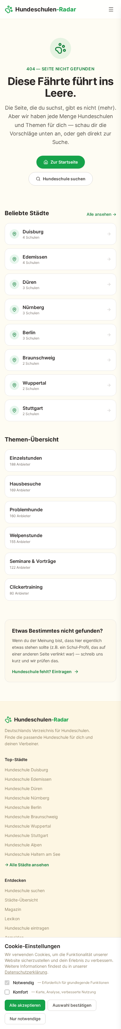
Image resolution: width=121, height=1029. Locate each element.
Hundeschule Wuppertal (28, 825)
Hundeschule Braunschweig (31, 816)
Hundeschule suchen (64, 178)
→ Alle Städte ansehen (27, 864)
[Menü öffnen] (111, 9)
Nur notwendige (25, 1018)
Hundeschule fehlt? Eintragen (42, 671)
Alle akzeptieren (25, 1005)
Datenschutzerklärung (26, 971)
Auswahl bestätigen (72, 1005)
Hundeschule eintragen (27, 928)
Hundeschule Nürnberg (27, 797)
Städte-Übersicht (21, 899)
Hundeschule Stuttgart (26, 835)
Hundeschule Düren (23, 788)
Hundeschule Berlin (23, 807)
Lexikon (12, 918)
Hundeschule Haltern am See (32, 854)
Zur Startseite (64, 161)
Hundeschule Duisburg (26, 769)
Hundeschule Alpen (23, 844)
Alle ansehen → (101, 214)
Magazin (13, 909)
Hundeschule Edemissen (28, 779)
